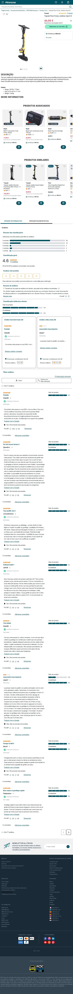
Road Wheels (6, 924)
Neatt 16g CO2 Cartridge (55, 131)
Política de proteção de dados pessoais (14, 888)
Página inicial (5, 10)
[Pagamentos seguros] (26, 940)
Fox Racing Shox (55, 892)
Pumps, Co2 (43, 10)
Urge (51, 894)
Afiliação (4, 886)
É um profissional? (55, 870)
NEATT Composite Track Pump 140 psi (11, 131)
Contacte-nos (54, 861)
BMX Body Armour (7, 912)
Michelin (52, 888)
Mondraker (53, 898)
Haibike (52, 890)
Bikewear (4, 926)
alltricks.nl (55, 920)
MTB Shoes (5, 914)
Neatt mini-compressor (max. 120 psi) (34, 131)
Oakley (52, 884)
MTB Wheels (5, 910)
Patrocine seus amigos (9, 868)
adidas (52, 896)
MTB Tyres (5, 907)
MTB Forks (5, 920)
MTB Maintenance (32, 10)
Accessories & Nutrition (18, 10)
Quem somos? (6, 861)
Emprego (4, 884)
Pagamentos (54, 874)
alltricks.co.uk (56, 916)
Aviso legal (5, 881)
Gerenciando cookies (8, 890)
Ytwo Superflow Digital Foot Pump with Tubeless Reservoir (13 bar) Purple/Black (56, 186)
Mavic (51, 881)
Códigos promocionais (9, 894)
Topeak (46, 13)
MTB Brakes (5, 922)
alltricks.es (55, 912)
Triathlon (4, 916)
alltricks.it (55, 918)
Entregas (52, 872)
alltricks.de (55, 914)
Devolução (53, 866)
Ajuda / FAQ (53, 864)
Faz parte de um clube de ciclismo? (13, 866)
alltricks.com (56, 910)
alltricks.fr (55, 907)
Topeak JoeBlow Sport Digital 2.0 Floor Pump (34, 186)
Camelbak (53, 886)
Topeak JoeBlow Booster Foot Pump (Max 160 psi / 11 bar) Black (12, 186)
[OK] (68, 846)
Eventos (4, 864)
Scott (51, 902)
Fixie (3, 918)
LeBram (52, 900)
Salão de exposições (56, 868)
